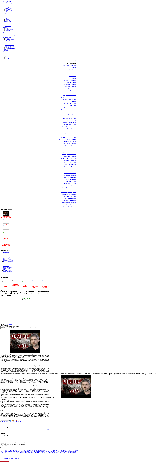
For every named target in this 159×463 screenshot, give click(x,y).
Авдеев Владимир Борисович (69, 65)
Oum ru (2, 450)
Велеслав (74, 78)
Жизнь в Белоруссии (28, 450)
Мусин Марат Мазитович (70, 145)
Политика (72, 451)
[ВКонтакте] (9, 420)
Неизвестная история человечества (23, 451)
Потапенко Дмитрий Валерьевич (69, 154)
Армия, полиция (7, 450)
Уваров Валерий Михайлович (69, 175)
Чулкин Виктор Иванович (70, 198)
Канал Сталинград (53, 450)
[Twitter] (11, 420)
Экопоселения (69, 452)
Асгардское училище (15, 450)
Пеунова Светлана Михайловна (69, 152)
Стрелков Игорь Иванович (70, 166)
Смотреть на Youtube (25, 298)
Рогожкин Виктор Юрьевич (70, 156)
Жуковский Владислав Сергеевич (68, 114)
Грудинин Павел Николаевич (69, 86)
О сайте (11, 458)
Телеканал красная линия (45, 452)
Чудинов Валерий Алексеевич (69, 196)
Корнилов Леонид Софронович (69, 130)
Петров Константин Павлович (69, 149)
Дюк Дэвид (73, 101)
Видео (5, 458)
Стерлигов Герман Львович (70, 164)
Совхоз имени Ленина (35, 452)
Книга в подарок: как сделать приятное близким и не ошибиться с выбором (8, 254)
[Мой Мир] (13, 420)
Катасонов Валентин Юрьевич (69, 124)
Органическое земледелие (53, 451)
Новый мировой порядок (42, 451)
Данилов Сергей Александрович (69, 88)
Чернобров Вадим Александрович (68, 192)
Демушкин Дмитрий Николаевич (68, 97)
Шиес (59, 452)
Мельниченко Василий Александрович (67, 139)
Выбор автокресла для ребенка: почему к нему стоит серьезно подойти (8, 263)
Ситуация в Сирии (26, 452)
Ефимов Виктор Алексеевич (70, 107)
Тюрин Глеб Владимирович (70, 173)
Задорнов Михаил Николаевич (69, 116)
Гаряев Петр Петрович (71, 82)
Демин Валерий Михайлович (69, 92)
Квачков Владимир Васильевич (69, 126)
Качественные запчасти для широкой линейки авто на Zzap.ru (8, 268)
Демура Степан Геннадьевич (69, 95)
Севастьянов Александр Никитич (68, 158)
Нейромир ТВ (34, 451)
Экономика (63, 452)
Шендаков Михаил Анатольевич (69, 204)
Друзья (14, 458)
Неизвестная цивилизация (9, 451)
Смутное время (8, 324)
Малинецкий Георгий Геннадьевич (68, 137)
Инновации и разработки (38, 450)
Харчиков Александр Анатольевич (68, 181)
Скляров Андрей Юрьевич (70, 162)
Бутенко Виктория (72, 76)
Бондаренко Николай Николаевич (68, 71)
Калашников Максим (71, 120)
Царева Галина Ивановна (70, 189)
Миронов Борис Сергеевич (70, 141)
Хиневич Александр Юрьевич (69, 183)
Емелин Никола (72, 105)
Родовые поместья (8, 452)
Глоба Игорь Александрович (69, 84)
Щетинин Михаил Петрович (69, 206)
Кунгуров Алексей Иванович (69, 133)
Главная (2, 458)
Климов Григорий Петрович (70, 128)
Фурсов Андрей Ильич (71, 179)
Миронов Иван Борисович (70, 143)
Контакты (18, 458)
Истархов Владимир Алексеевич (69, 118)
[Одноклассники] (12, 420)
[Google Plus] (16, 420)
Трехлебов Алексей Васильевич (69, 170)
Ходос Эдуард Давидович (70, 185)
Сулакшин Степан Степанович (69, 168)
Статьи (8, 458)
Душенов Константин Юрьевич (69, 99)
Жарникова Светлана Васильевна (68, 109)
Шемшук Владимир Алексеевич (69, 202)
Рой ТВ (13, 452)
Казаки (76, 450)
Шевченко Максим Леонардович (69, 200)
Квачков (2, 451)
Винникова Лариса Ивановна (69, 80)
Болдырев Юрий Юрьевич (70, 69)
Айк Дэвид (73, 67)
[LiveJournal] (15, 420)
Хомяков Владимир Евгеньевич (69, 187)
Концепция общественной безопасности (66, 450)
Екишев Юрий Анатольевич (70, 103)
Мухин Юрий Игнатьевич (70, 147)
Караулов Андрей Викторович (69, 122)
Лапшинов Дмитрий (71, 135)
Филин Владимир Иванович (70, 177)
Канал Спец (46, 450)
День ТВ (22, 450)
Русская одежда (19, 452)
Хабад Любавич (54, 452)
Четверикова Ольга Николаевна (69, 194)
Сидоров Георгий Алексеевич (69, 160)
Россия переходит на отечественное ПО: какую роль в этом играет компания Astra (8, 259)
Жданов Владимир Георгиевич (69, 111)
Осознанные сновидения (64, 451)
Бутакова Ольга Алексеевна (70, 73)
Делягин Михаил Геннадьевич (69, 90)
